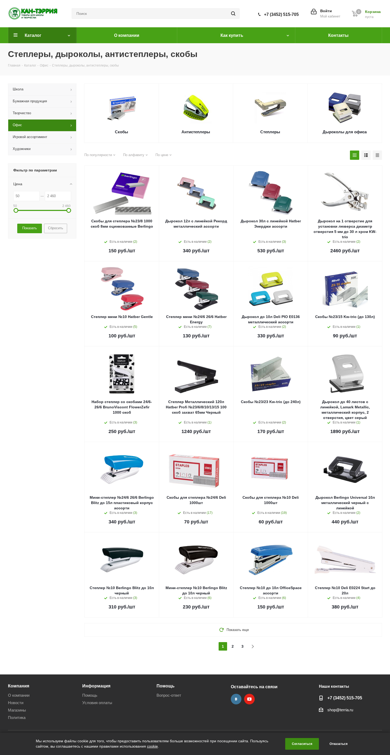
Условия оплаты (97, 702)
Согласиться (302, 744)
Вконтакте (236, 699)
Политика (16, 717)
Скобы (121, 132)
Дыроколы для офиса (345, 132)
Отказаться (339, 744)
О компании (18, 695)
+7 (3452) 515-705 (281, 14)
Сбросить (55, 228)
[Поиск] (233, 13)
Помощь (89, 695)
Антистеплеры (195, 132)
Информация (96, 685)
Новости (15, 702)
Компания (18, 685)
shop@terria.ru (340, 710)
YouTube (249, 699)
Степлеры (270, 132)
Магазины (17, 710)
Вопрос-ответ (169, 695)
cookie (152, 746)
